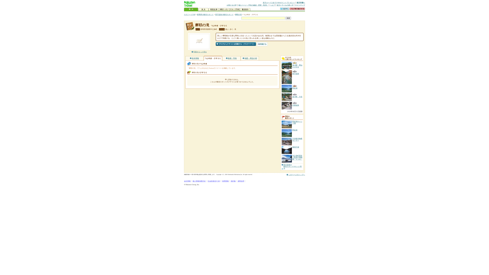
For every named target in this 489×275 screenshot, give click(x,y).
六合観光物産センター (297, 139)
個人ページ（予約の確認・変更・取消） (253, 5)
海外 (203, 9)
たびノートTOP (189, 15)
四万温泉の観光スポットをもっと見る (292, 166)
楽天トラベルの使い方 (285, 5)
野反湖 (294, 130)
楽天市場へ (301, 3)
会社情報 (187, 181)
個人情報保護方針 (199, 181)
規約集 (233, 181)
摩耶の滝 (238, 15)
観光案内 (245, 9)
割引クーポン (224, 9)
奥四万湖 (295, 147)
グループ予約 (235, 9)
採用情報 (225, 181)
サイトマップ (300, 5)
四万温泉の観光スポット (224, 15)
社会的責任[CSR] (214, 181)
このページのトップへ (296, 175)
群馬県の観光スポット (205, 15)
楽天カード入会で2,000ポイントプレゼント (279, 3)
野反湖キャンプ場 (297, 122)
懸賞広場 (214, 9)
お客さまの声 (232, 5)
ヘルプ (272, 5)
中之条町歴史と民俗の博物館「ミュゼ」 (297, 157)
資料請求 (241, 181)
